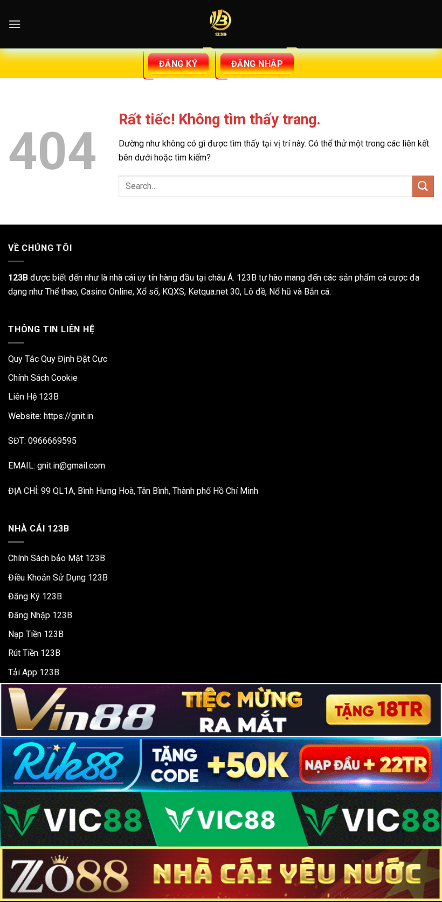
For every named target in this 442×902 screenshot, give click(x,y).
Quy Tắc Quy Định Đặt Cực (57, 359)
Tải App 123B (33, 672)
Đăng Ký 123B (35, 596)
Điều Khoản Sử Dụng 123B (58, 577)
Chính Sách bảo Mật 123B (56, 558)
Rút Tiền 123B (34, 653)
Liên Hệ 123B (33, 396)
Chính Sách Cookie (43, 378)
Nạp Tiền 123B (36, 634)
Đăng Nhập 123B (40, 615)
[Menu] (14, 24)
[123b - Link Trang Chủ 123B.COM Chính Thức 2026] (221, 24)
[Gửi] (423, 186)
